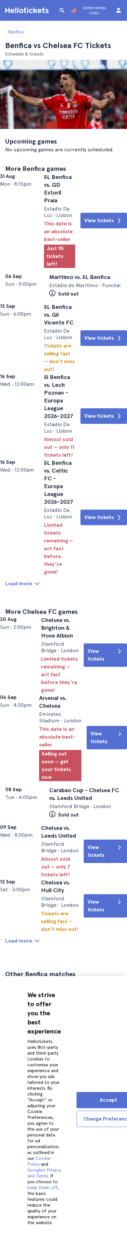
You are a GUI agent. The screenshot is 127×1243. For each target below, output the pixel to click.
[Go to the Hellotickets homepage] (28, 10)
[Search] (62, 10)
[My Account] (118, 10)
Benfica (15, 31)
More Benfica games (35, 168)
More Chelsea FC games (41, 661)
